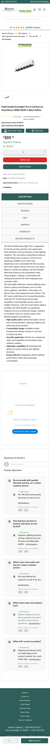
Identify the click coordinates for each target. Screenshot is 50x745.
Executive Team (25, 708)
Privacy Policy (25, 716)
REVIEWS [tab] (25, 211)
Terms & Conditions (25, 720)
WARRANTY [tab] (25, 232)
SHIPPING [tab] (25, 225)
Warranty (39, 131)
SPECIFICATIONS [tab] (25, 204)
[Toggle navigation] (43, 9)
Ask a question (28, 119)
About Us (25, 693)
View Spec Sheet (15, 131)
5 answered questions (31, 117)
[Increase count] (45, 151)
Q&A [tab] (25, 218)
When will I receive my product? (27, 641)
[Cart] (39, 9)
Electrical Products (8, 33)
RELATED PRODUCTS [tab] (25, 239)
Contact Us (25, 696)
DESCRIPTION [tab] (25, 197)
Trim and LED (33, 36)
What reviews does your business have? (27, 604)
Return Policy (25, 712)
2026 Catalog (25, 704)
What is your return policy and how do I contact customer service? (26, 565)
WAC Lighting (22, 33)
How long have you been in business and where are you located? (25, 523)
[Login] (35, 9)
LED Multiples (6, 39)
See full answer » (23, 503)
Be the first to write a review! (25, 431)
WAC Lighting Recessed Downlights (13, 36)
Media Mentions (25, 700)
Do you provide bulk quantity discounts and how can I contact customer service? (27, 483)
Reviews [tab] (23, 383)
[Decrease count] (45, 153)
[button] (25, 27)
